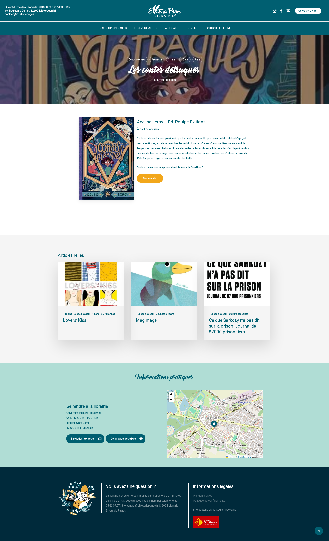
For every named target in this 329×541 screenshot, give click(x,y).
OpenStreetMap (244, 456)
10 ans (184, 59)
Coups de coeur (137, 59)
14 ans (95, 313)
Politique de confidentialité (209, 500)
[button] (150, 178)
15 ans (68, 313)
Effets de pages (167, 79)
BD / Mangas (108, 313)
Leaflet (231, 456)
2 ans (171, 313)
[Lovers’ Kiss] (91, 301)
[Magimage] (164, 301)
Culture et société (238, 313)
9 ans (197, 59)
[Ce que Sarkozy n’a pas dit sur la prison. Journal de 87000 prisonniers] (237, 301)
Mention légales (202, 495)
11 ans (171, 59)
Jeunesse (156, 59)
